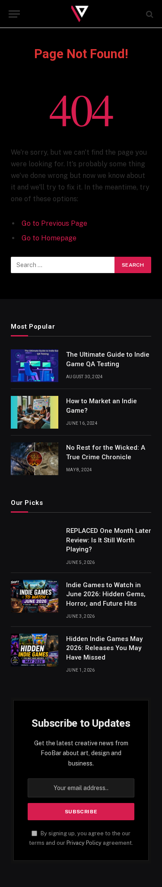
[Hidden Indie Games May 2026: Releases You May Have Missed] (34, 650)
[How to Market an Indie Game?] (34, 412)
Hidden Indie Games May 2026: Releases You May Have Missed (104, 648)
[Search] (148, 14)
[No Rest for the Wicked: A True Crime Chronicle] (34, 458)
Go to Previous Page (54, 223)
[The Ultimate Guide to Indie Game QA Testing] (34, 365)
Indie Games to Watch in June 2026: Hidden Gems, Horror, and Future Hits (106, 594)
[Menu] (14, 14)
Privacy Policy (84, 843)
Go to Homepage (49, 238)
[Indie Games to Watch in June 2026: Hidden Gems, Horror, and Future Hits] (34, 596)
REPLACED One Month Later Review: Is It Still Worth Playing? (108, 540)
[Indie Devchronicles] (81, 14)
